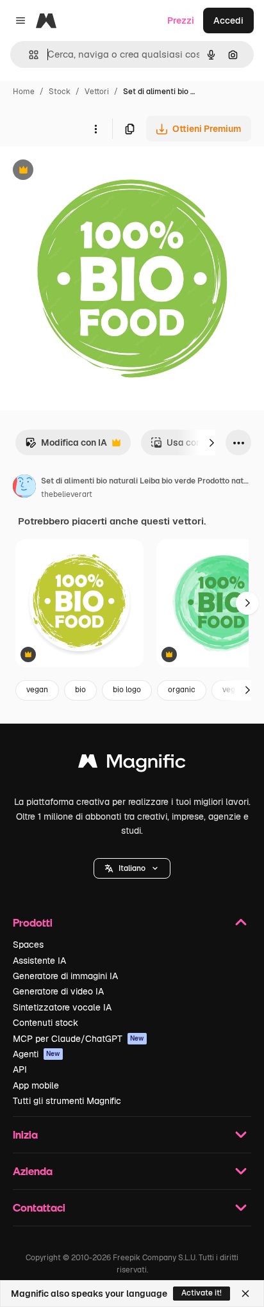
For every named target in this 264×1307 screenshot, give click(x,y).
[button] (132, 868)
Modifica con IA (66, 446)
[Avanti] (211, 442)
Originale (84, 171)
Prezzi (180, 20)
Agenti (36, 1054)
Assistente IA (39, 960)
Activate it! (201, 1293)
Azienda (33, 1171)
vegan (37, 690)
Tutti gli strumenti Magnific (67, 1101)
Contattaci (39, 1207)
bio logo (127, 690)
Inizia (25, 1134)
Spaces (28, 944)
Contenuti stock (45, 1022)
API (20, 1069)
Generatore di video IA (58, 991)
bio (80, 690)
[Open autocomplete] (28, 55)
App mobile (36, 1085)
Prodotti (33, 922)
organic (181, 690)
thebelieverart (66, 494)
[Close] (245, 1293)
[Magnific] (132, 764)
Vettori (97, 91)
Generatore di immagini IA (65, 976)
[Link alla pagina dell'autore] (24, 488)
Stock (59, 91)
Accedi (228, 20)
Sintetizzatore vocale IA (62, 1007)
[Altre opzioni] (95, 129)
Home (24, 91)
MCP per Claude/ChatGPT (78, 1038)
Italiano (132, 868)
